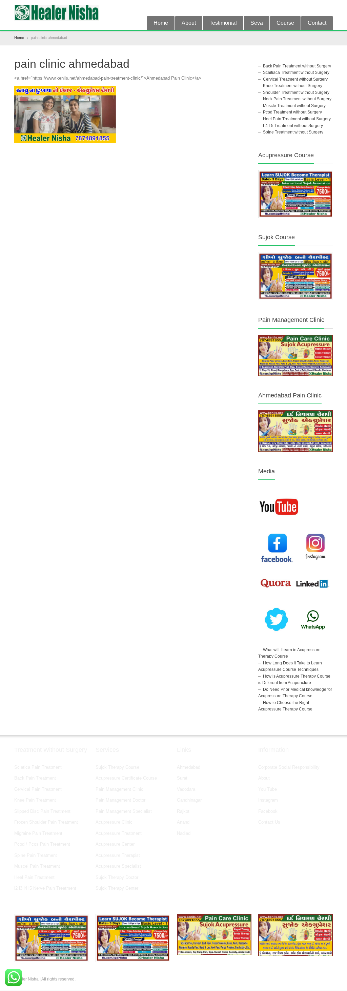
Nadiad (184, 833)
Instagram (268, 800)
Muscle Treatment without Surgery (294, 105)
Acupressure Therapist (118, 855)
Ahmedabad (188, 767)
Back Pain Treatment (35, 778)
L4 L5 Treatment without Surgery (293, 125)
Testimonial (223, 23)
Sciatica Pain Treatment (38, 767)
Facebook (268, 811)
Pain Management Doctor (120, 800)
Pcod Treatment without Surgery (292, 112)
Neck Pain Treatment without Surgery (297, 99)
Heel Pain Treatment (34, 877)
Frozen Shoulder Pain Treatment (46, 822)
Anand (183, 822)
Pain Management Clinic (119, 789)
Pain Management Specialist (124, 811)
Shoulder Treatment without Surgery (296, 92)
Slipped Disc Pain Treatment (42, 811)
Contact (317, 23)
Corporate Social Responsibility (289, 767)
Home (161, 23)
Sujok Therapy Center (117, 888)
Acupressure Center (115, 844)
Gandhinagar (189, 800)
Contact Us (269, 822)
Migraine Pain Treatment (38, 833)
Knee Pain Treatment (35, 800)
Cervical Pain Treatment (38, 789)
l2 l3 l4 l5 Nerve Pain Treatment (45, 888)
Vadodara (186, 789)
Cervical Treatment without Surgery (295, 79)
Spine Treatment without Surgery (293, 132)
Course (285, 23)
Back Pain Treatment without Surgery (297, 66)
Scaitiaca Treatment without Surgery (296, 72)
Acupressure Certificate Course (126, 778)
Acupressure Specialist (118, 866)
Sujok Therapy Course (117, 767)
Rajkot (183, 811)
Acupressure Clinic (114, 822)
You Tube (267, 789)
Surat (182, 778)
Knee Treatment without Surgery (292, 85)
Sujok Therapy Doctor (117, 877)
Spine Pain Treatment (35, 855)
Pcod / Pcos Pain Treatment (42, 844)
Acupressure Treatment (119, 833)
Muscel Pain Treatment (37, 866)
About (189, 23)
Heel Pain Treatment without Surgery (297, 119)
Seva (256, 23)
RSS (329, 8)
